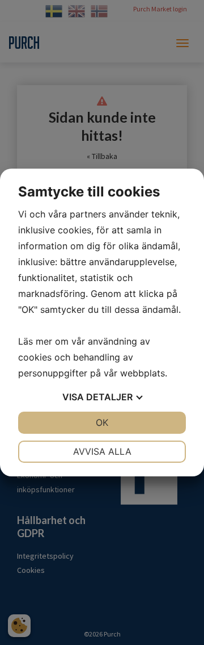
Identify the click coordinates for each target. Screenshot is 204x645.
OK (102, 422)
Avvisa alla (102, 451)
